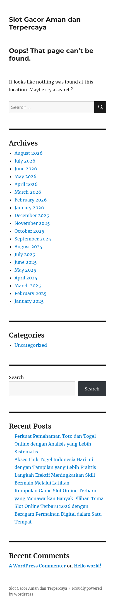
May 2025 (25, 270)
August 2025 (28, 246)
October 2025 (29, 231)
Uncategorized (31, 345)
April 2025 (26, 278)
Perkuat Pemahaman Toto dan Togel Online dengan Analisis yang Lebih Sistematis (55, 443)
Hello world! (87, 566)
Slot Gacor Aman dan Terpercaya (45, 23)
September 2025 (33, 239)
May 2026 (26, 176)
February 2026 (31, 200)
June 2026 (26, 168)
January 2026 (29, 207)
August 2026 (29, 153)
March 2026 (28, 192)
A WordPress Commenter (37, 566)
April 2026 (26, 184)
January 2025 (29, 301)
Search (16, 377)
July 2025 (25, 254)
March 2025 (28, 285)
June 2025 (26, 262)
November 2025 (32, 223)
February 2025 (31, 293)
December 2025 (32, 215)
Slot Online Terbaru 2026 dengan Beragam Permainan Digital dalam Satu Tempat (58, 514)
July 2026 (25, 161)
